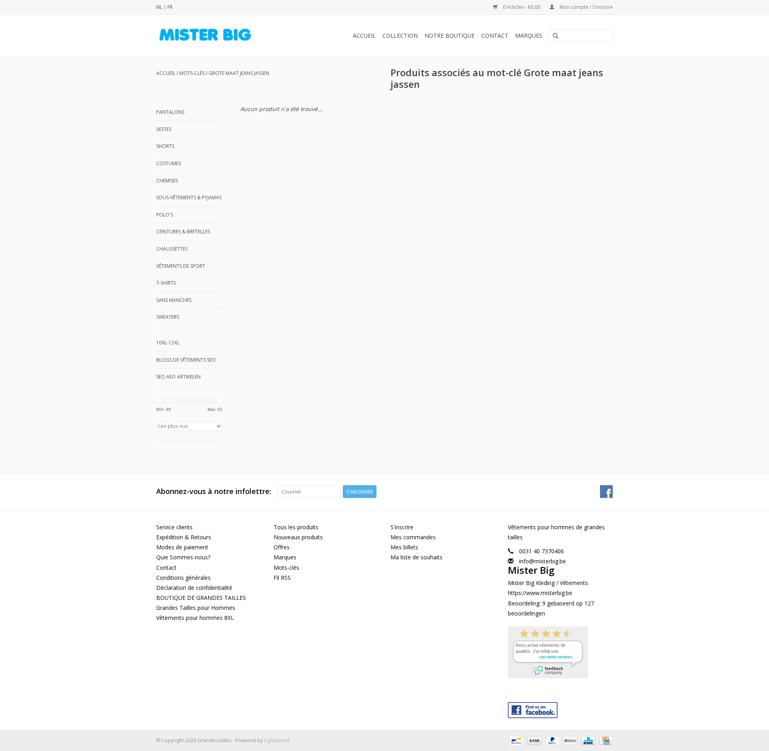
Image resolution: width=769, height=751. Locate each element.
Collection (400, 35)
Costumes (168, 163)
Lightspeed (276, 740)
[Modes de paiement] (515, 740)
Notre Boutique (450, 35)
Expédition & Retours (183, 537)
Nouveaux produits (298, 537)
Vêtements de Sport (180, 266)
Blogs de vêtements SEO (186, 359)
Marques (528, 35)
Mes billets (404, 547)
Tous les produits (296, 527)
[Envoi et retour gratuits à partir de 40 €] (218, 36)
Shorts (165, 146)
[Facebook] (560, 708)
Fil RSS (282, 577)
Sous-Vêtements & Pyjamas (188, 197)
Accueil (364, 35)
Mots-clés (192, 73)
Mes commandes (413, 537)
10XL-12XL (167, 342)
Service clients (174, 527)
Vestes (163, 129)
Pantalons (170, 112)
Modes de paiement (182, 547)
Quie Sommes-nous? (183, 557)
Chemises (167, 180)
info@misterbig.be (542, 561)
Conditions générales (183, 577)
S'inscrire (402, 527)
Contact (494, 35)
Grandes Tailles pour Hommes (195, 607)
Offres (282, 547)
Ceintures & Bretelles (183, 231)
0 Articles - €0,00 (522, 7)
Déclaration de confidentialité (194, 587)
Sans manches (173, 300)
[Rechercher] (555, 36)
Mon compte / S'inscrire (585, 7)
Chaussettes (171, 248)
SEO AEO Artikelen (178, 376)
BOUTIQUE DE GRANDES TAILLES (201, 597)
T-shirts (166, 282)
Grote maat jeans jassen (239, 73)
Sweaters (167, 317)
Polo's (164, 214)
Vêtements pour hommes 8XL (195, 617)
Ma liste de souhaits (417, 557)
